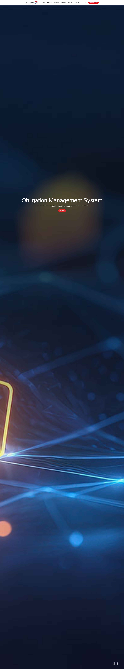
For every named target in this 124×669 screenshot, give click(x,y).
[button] (112, 663)
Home (44, 2)
